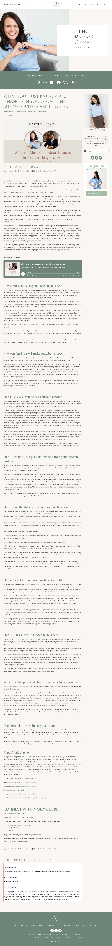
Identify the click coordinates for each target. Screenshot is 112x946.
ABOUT (6, 4)
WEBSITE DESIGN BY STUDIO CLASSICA (69, 937)
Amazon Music (47, 171)
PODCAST (27, 4)
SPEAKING (51, 925)
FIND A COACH (94, 925)
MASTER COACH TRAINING (87, 4)
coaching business (42, 111)
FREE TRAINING (102, 4)
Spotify (29, 171)
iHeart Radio (37, 171)
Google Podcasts (20, 171)
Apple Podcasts (8, 171)
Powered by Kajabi (56, 941)
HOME (15, 925)
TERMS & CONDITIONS (77, 934)
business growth (32, 111)
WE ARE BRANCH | (50, 937)
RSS (55, 171)
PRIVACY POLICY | (53, 934)
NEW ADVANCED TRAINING (65, 925)
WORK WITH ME (31, 925)
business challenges (8, 111)
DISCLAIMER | (64, 934)
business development (21, 111)
